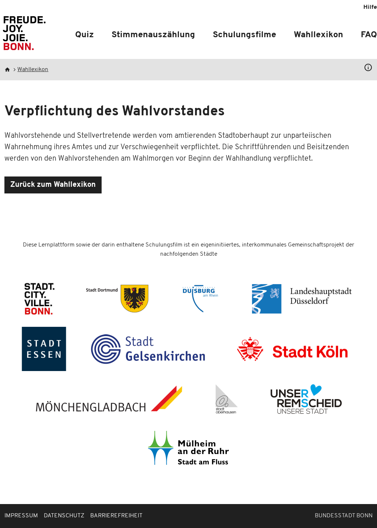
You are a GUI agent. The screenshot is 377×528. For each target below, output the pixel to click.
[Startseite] (24, 36)
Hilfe (370, 7)
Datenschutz (64, 516)
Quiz (84, 35)
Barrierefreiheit (116, 516)
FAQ (369, 35)
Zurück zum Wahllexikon (53, 185)
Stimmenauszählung (153, 35)
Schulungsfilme (244, 35)
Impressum (21, 516)
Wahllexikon (318, 35)
